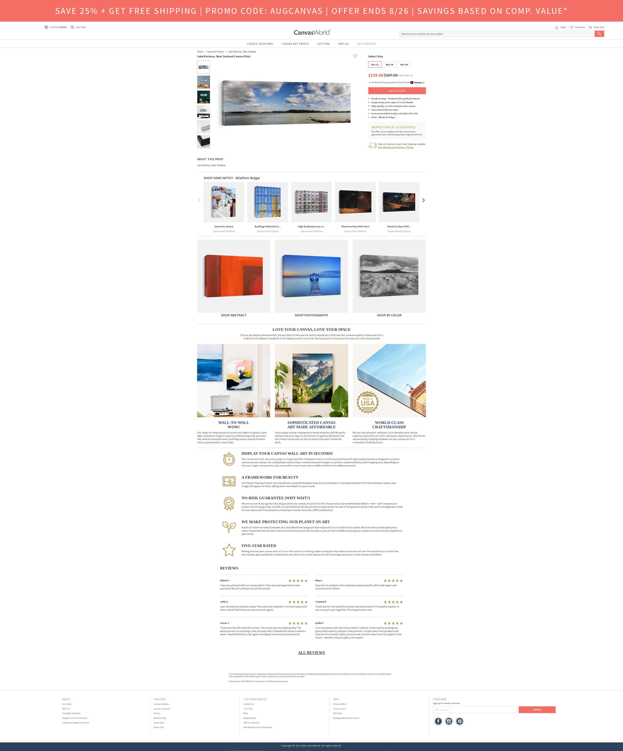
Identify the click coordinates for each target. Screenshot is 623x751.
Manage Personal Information (258, 727)
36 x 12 (375, 64)
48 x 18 (389, 64)
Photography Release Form (346, 718)
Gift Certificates (252, 723)
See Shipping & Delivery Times (395, 147)
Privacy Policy (340, 704)
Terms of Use (339, 709)
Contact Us (249, 704)
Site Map (337, 713)
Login (563, 27)
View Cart (599, 27)
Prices (157, 713)
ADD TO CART (397, 91)
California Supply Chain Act (75, 723)
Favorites (580, 27)
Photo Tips (159, 727)
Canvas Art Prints (295, 43)
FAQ (246, 713)
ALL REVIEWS (311, 652)
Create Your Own (260, 43)
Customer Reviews (71, 713)
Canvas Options (161, 704)
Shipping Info (250, 718)
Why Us (343, 43)
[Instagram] (449, 722)
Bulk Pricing (160, 718)
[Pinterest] (459, 722)
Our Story (67, 704)
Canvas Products (162, 709)
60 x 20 (404, 64)
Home (200, 51)
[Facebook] (438, 722)
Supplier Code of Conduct (74, 718)
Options (324, 43)
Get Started (366, 43)
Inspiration (159, 723)
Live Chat (81, 27)
